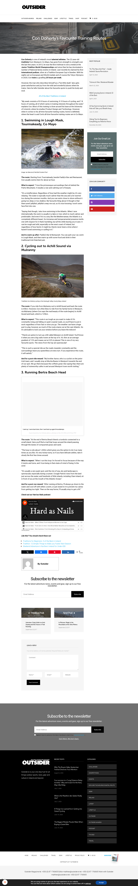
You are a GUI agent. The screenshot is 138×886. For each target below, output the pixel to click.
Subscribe (107, 855)
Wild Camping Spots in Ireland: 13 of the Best (101, 94)
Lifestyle (63, 18)
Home (26, 855)
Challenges (48, 18)
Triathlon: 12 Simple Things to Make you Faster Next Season (47, 543)
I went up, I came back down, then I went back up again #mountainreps (43, 429)
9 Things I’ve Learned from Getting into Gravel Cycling (68, 810)
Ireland (39, 18)
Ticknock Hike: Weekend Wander (101, 82)
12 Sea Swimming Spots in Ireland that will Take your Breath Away (101, 107)
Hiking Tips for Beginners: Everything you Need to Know (100, 120)
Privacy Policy (80, 855)
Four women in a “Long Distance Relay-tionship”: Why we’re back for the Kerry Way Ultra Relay (68, 782)
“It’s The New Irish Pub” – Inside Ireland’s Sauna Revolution (100, 70)
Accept (101, 883)
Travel (71, 18)
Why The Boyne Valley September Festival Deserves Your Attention (66, 768)
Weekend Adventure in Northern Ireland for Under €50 (44, 546)
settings (88, 884)
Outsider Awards (27, 18)
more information (96, 169)
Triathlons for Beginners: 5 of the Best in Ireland (42, 541)
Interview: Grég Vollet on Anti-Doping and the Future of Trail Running (35, 625)
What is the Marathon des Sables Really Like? (68, 797)
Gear (56, 18)
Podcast (84, 18)
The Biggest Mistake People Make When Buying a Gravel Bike (68, 823)
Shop (77, 18)
